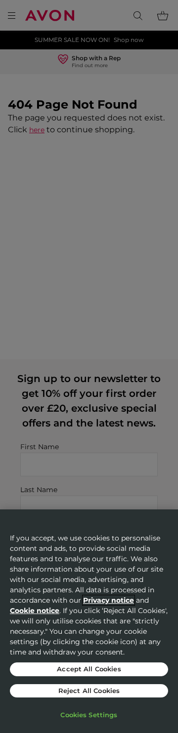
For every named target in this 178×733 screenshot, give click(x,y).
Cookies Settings (88, 715)
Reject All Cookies (89, 690)
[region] (89, 621)
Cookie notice (34, 610)
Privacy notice (108, 600)
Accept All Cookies (89, 669)
